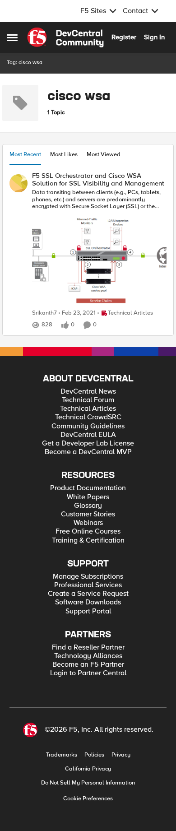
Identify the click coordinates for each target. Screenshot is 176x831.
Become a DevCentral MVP (88, 452)
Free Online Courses (88, 531)
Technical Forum (88, 400)
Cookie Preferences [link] (88, 798)
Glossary (88, 505)
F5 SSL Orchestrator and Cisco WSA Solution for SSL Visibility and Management (98, 179)
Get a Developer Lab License (88, 443)
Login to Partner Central (88, 673)
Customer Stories (88, 514)
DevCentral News (88, 391)
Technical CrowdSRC (88, 417)
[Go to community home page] (65, 37)
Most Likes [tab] (64, 154)
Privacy (120, 755)
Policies (94, 755)
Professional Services (88, 585)
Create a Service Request (88, 594)
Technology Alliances (88, 656)
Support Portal (88, 611)
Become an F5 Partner (88, 664)
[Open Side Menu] (12, 37)
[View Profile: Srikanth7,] (18, 183)
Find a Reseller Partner (88, 647)
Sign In (154, 37)
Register (123, 37)
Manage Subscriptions (88, 576)
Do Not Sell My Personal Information (88, 783)
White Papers (88, 497)
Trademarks (61, 755)
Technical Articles (88, 408)
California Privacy (88, 769)
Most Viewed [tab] (103, 154)
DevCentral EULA (88, 435)
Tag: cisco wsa (24, 62)
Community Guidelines (88, 426)
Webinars (88, 523)
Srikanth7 (44, 313)
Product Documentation (88, 488)
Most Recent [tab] (25, 154)
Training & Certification (88, 540)
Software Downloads (88, 602)
